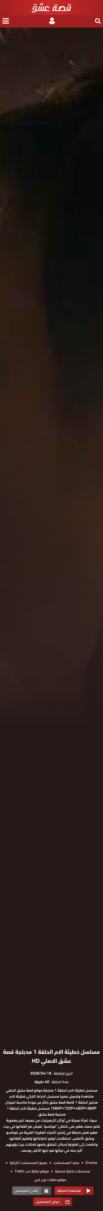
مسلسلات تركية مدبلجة (72, 1171)
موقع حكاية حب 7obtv (31, 1171)
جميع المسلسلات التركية (28, 1163)
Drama (91, 1163)
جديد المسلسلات (66, 1163)
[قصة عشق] (51, 8)
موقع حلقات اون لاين (50, 1180)
